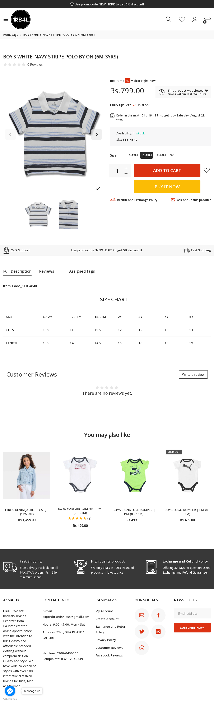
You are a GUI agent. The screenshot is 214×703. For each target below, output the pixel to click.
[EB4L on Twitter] (142, 632)
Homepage (10, 35)
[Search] (169, 19)
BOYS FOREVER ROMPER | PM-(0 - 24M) (80, 510)
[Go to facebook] (10, 691)
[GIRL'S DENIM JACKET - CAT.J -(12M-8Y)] (26, 475)
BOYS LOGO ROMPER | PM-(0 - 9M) (187, 512)
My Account (104, 611)
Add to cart (167, 170)
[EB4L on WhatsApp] (142, 648)
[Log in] (194, 19)
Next (96, 134)
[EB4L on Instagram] (158, 632)
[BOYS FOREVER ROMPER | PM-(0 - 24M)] (80, 475)
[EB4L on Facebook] (158, 615)
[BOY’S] (38, 214)
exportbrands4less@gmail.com (65, 616)
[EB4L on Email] (142, 615)
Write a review (193, 374)
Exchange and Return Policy (111, 629)
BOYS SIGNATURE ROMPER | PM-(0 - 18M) (134, 512)
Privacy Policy (106, 640)
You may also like (107, 435)
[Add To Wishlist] (206, 170)
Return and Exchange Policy (137, 200)
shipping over (109, 5)
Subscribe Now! (192, 628)
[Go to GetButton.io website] (10, 699)
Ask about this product (194, 200)
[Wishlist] (182, 19)
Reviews (46, 271)
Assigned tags (82, 271)
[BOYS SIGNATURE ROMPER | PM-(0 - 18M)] (133, 475)
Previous (10, 134)
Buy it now (167, 187)
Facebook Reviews (109, 655)
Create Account (107, 619)
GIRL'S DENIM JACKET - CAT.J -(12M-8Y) (27, 512)
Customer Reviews (109, 647)
